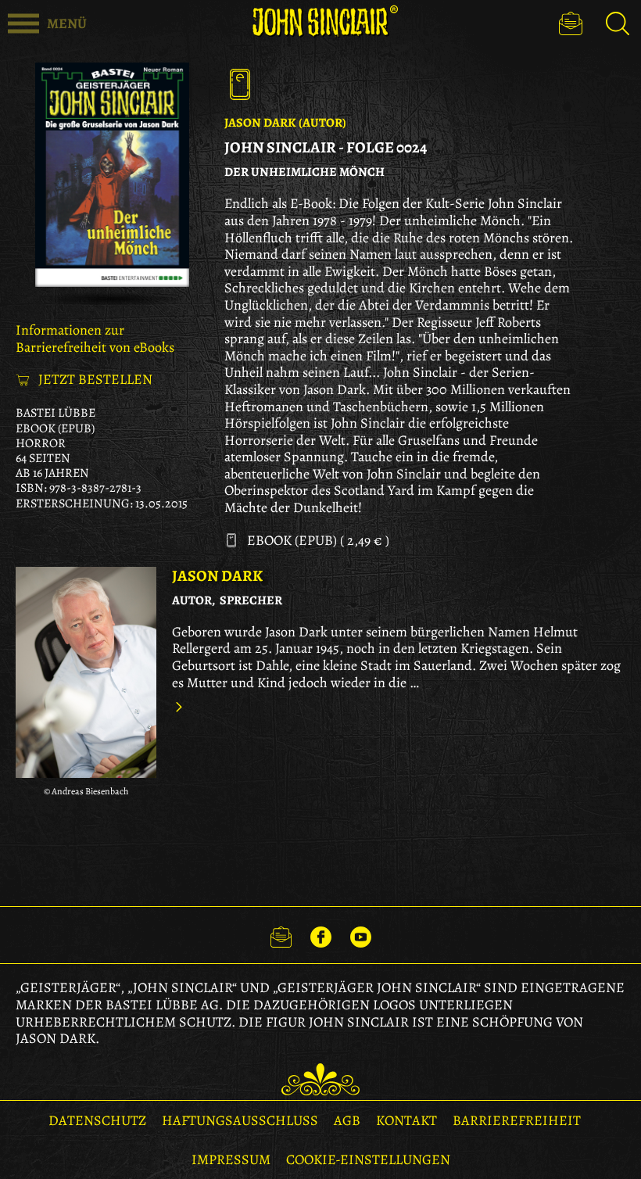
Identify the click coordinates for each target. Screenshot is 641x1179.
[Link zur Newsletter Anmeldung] (281, 935)
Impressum (231, 1159)
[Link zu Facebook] (320, 935)
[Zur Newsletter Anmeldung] (570, 23)
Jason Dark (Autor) (285, 122)
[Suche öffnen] (617, 23)
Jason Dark (217, 575)
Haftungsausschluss (240, 1120)
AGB (347, 1120)
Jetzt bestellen (95, 380)
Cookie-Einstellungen (368, 1159)
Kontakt (406, 1120)
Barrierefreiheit (517, 1120)
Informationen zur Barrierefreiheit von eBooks (95, 339)
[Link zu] (86, 672)
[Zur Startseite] (320, 21)
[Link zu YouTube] (360, 935)
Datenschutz (97, 1120)
